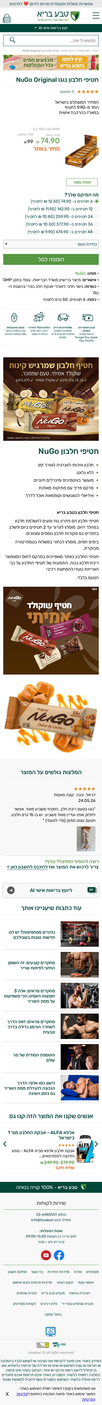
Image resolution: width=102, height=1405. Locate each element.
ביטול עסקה (53, 1314)
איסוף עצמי (86, 1282)
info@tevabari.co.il (46, 1220)
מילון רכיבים (49, 1304)
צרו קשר (37, 1272)
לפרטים (37, 1155)
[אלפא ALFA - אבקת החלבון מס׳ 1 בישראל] (85, 1150)
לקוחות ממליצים (24, 1304)
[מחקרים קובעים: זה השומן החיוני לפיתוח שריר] (80, 976)
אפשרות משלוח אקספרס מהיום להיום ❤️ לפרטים (51, 3)
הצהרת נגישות (79, 1293)
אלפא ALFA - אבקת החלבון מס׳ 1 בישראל (41, 1135)
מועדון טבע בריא (53, 1293)
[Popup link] (82, 152)
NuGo (80, 273)
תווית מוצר (82, 182)
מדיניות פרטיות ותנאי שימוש (32, 1282)
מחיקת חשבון (17, 1272)
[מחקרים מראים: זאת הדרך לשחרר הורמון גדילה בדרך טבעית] (80, 1037)
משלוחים (92, 1272)
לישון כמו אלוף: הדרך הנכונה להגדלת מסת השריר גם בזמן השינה (29, 1088)
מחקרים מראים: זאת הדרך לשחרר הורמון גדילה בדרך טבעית (31, 1027)
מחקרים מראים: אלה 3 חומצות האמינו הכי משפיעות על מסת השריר (29, 996)
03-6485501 (46, 1214)
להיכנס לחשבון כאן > (27, 867)
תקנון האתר (64, 1282)
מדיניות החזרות (58, 1272)
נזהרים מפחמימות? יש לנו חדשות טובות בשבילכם (32, 935)
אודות (78, 1272)
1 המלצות (67, 92)
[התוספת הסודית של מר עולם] (80, 1068)
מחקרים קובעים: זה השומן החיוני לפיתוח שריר (31, 965)
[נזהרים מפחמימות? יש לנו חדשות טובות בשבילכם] (80, 945)
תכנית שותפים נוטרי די (78, 1304)
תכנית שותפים (27, 1293)
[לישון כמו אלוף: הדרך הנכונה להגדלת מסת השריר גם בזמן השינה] (80, 1098)
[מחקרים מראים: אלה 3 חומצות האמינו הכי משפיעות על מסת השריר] (80, 1006)
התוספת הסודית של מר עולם (34, 1057)
